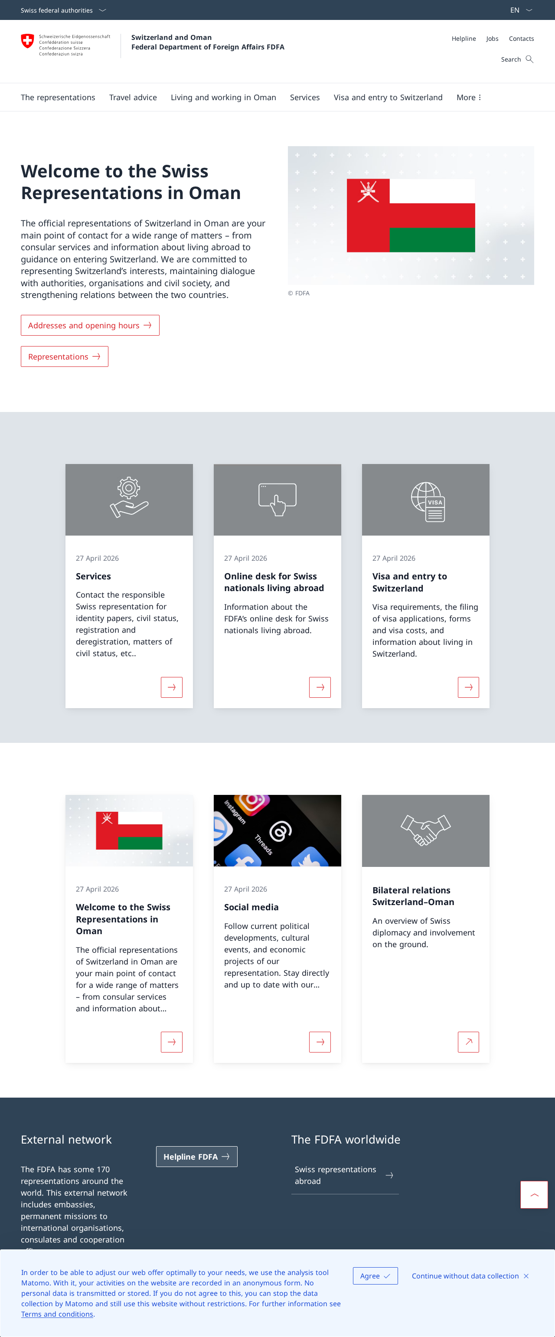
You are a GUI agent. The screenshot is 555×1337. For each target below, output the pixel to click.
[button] (58, 97)
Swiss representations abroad (335, 1175)
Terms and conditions (57, 1314)
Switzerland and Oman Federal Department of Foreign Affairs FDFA (207, 42)
